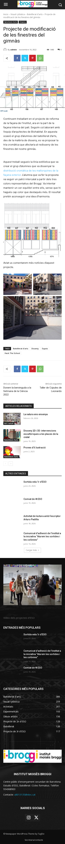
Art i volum (9, 423)
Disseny (23, 22)
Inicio (5, 14)
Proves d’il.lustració (35, 447)
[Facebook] (17, 58)
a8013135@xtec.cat (25, 794)
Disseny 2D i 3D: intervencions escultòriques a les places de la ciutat (41, 433)
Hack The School (12, 353)
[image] (32, 585)
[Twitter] (25, 58)
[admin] (5, 49)
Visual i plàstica (17, 14)
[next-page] (11, 463)
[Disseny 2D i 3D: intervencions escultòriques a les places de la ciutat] (12, 435)
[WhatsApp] (40, 58)
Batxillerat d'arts (34, 14)
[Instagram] (28, 817)
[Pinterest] (32, 58)
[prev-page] (5, 463)
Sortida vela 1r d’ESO (35, 482)
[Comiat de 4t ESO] (12, 504)
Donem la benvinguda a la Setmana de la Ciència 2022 (17, 391)
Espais (45, 348)
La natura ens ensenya (36, 414)
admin (13, 49)
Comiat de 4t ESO (33, 499)
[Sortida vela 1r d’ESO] (12, 486)
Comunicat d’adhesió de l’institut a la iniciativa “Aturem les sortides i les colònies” (42, 536)
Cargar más (31, 550)
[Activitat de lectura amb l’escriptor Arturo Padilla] (12, 521)
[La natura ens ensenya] (12, 419)
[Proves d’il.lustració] (12, 452)
